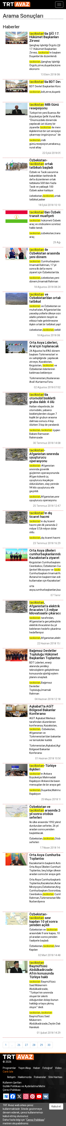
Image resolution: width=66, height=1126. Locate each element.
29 (41, 1044)
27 (26, 1044)
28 (33, 1044)
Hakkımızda (25, 1077)
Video (58, 1067)
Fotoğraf (48, 1067)
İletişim (11, 1077)
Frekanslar (40, 1077)
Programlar (9, 1067)
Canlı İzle (8, 1071)
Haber (36, 1067)
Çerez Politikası (12, 1089)
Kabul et (56, 1106)
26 (18, 1044)
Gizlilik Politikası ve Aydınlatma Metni (24, 1086)
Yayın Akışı (24, 1067)
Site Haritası (55, 1077)
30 (48, 1044)
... (12, 1044)
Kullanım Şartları (12, 1082)
